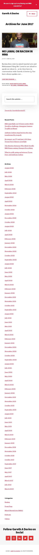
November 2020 (10, 351)
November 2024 (10, 205)
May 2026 (8, 176)
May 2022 (8, 276)
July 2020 (8, 368)
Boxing (7, 502)
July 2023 (8, 230)
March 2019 (9, 435)
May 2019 (8, 426)
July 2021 (8, 318)
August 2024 (9, 214)
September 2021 (10, 310)
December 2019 (10, 397)
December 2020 (10, 347)
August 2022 (9, 264)
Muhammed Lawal (22, 85)
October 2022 (10, 255)
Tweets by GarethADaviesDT (15, 110)
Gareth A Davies (10, 13)
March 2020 (9, 384)
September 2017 (10, 464)
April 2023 (8, 234)
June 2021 (8, 322)
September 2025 (10, 193)
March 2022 (9, 284)
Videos (7, 519)
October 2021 (9, 305)
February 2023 (10, 239)
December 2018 (10, 447)
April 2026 (8, 180)
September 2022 (11, 260)
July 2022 (8, 268)
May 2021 (8, 326)
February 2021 (10, 339)
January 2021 (9, 343)
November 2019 (10, 401)
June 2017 (8, 468)
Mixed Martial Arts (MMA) (18, 83)
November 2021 (10, 301)
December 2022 (10, 247)
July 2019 (8, 418)
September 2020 (11, 360)
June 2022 (8, 272)
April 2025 (8, 201)
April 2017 (8, 476)
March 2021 (9, 334)
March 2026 (9, 184)
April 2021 (8, 330)
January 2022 (10, 293)
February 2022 (10, 289)
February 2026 (10, 189)
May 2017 (8, 472)
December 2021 (10, 297)
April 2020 (8, 380)
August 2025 (9, 197)
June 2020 (8, 372)
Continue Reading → (9, 79)
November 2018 (10, 451)
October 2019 (9, 405)
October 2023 (10, 222)
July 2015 (8, 485)
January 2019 (9, 443)
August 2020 (9, 364)
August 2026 (9, 168)
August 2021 (9, 314)
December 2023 (10, 218)
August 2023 (9, 226)
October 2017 (9, 460)
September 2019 (10, 410)
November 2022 (10, 251)
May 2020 (8, 376)
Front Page (8, 506)
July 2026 (8, 172)
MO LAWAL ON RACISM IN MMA (17, 53)
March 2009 (9, 489)
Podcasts (8, 515)
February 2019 (10, 439)
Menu (33, 14)
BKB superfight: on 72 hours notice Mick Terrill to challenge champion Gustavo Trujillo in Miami (19, 126)
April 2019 (8, 430)
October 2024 (10, 210)
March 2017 (9, 480)
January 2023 (10, 243)
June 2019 (8, 422)
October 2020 (10, 355)
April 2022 (8, 280)
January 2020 (10, 393)
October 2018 (9, 455)
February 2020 (10, 389)
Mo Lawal (14, 85)
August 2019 (9, 414)
